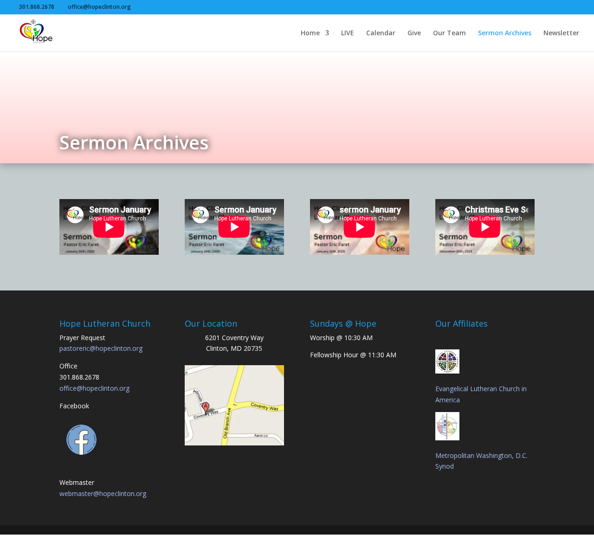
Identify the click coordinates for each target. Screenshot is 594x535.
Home (310, 33)
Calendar (380, 33)
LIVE (347, 33)
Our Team (449, 33)
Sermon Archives (504, 33)
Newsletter (561, 33)
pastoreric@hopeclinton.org (100, 348)
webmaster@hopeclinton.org (102, 493)
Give (414, 33)
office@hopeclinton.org (94, 388)
